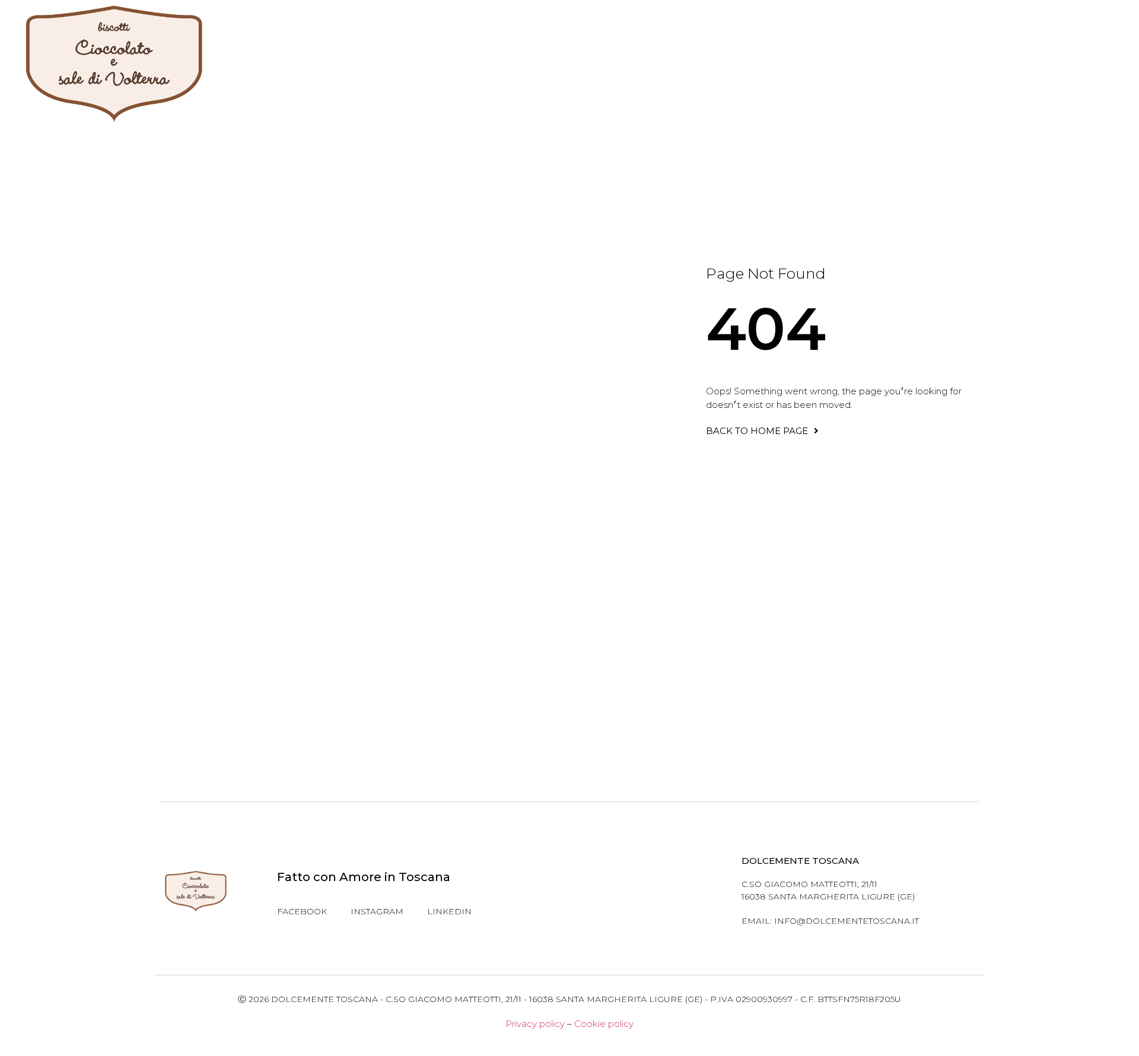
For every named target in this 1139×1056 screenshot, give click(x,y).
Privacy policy (535, 1023)
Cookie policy (604, 1023)
